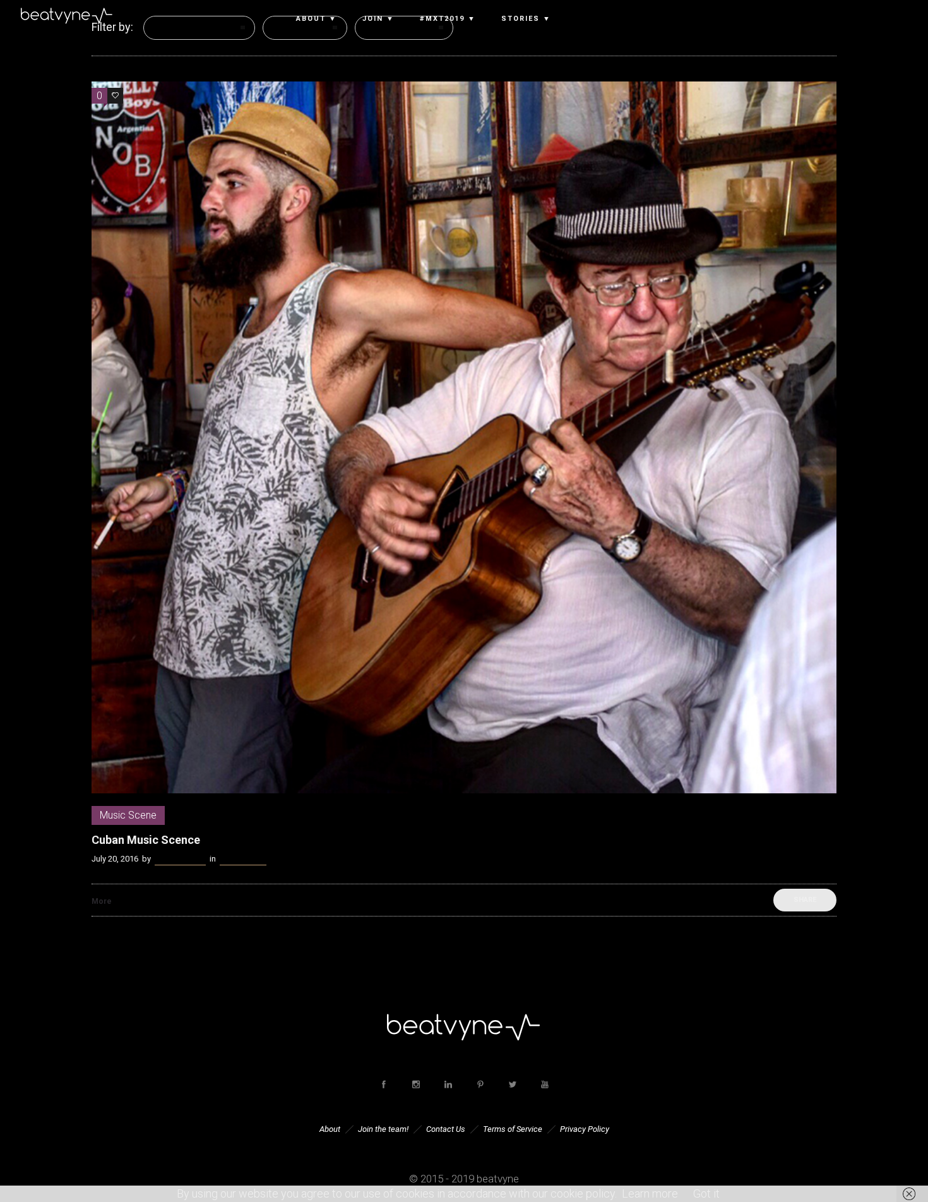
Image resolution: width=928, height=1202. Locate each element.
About (329, 1129)
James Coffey (180, 858)
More (102, 901)
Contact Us (445, 1129)
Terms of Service (512, 1129)
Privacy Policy (584, 1129)
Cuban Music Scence (146, 839)
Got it (706, 1193)
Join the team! (383, 1129)
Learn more (650, 1193)
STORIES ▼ (526, 19)
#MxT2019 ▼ (448, 19)
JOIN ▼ (378, 19)
